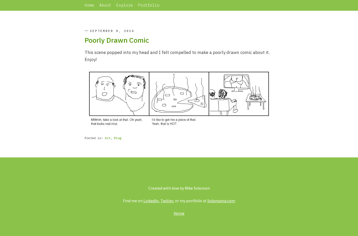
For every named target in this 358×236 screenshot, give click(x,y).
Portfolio (148, 5)
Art (107, 138)
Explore (124, 5)
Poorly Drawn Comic (117, 40)
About (105, 5)
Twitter (166, 200)
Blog (117, 138)
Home (89, 5)
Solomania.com (221, 200)
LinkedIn (151, 200)
